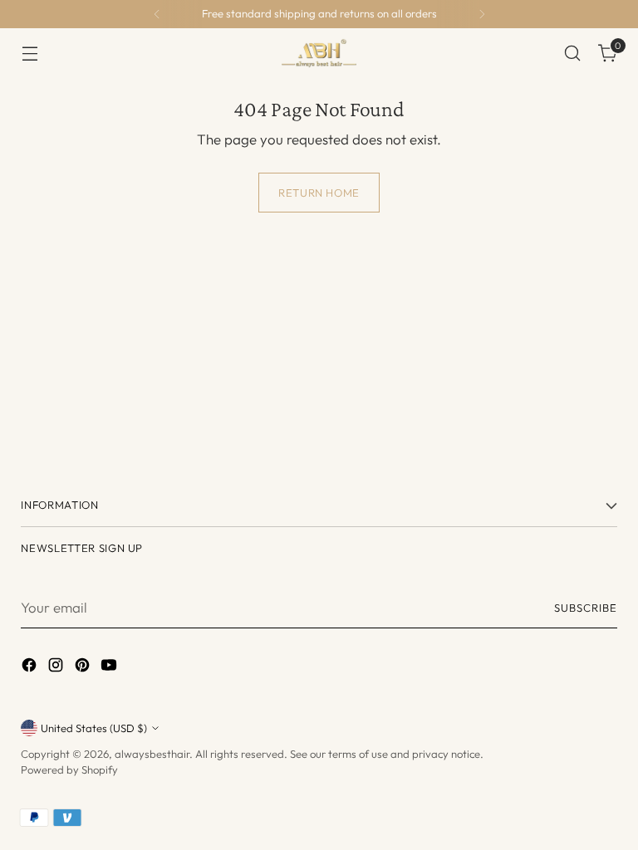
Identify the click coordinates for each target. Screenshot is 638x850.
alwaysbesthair (152, 753)
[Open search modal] (573, 54)
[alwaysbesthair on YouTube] (110, 667)
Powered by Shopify (69, 769)
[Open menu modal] (29, 54)
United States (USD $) (94, 728)
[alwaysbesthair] (319, 53)
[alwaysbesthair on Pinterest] (84, 667)
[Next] (482, 14)
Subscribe (585, 607)
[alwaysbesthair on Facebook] (31, 667)
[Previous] (157, 14)
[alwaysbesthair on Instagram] (57, 667)
